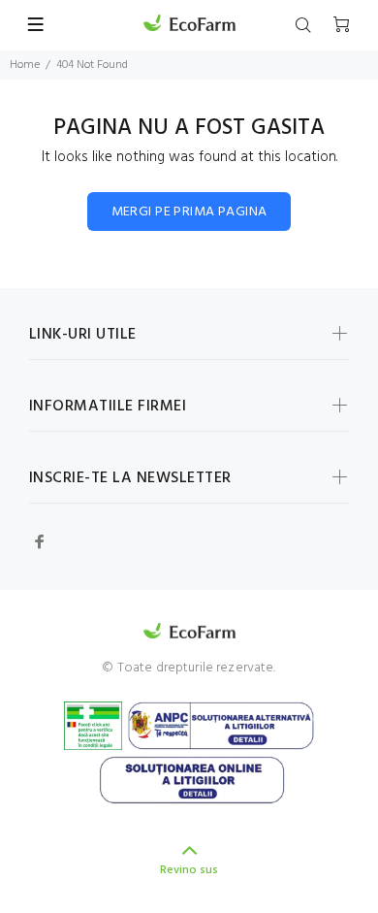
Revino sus (189, 870)
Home (25, 65)
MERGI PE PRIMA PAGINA (189, 212)
